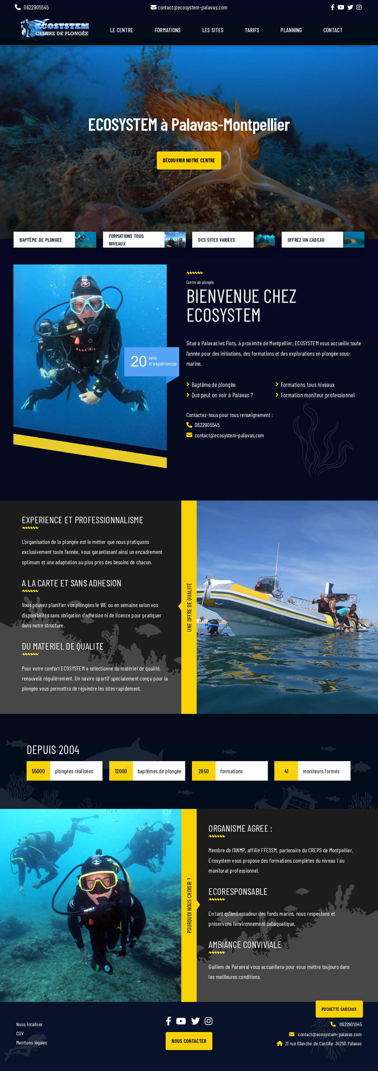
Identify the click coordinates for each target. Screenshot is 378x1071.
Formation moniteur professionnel (318, 394)
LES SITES (213, 29)
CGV (20, 1033)
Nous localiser (29, 1024)
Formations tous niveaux (308, 384)
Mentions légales (31, 1042)
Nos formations (189, 161)
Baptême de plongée (213, 384)
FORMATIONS (168, 29)
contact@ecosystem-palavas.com (192, 7)
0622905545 (36, 7)
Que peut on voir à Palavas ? (222, 394)
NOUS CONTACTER (189, 1041)
